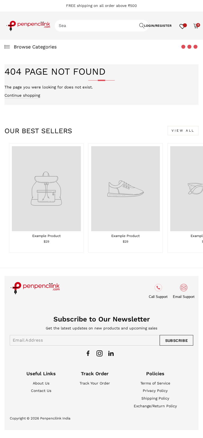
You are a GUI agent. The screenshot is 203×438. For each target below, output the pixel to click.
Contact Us (41, 390)
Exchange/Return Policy (155, 406)
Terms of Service (155, 383)
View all (183, 130)
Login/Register (158, 26)
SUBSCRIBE (176, 340)
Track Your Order (95, 383)
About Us (41, 383)
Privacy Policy (155, 390)
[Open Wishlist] (182, 25)
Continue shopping (22, 95)
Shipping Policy (155, 398)
